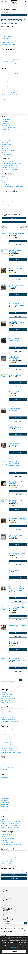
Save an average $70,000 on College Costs (12, 186)
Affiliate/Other (6, 912)
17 (9, 680)
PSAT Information (6, 102)
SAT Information (6, 119)
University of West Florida (16, 483)
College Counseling (6, 194)
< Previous (4, 680)
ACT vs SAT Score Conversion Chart (11, 169)
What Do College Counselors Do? (10, 199)
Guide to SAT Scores (7, 125)
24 (5, 682)
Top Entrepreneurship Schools (9, 40)
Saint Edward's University (15, 409)
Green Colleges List (6, 42)
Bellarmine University (17, 519)
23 (2, 682)
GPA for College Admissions (9, 61)
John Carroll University (14, 358)
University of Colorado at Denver (17, 304)
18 (12, 680)
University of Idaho (16, 234)
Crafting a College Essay (8, 84)
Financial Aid (5, 178)
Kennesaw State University (15, 501)
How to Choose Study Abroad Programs (12, 94)
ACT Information (6, 140)
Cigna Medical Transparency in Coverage (8, 919)
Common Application (7, 81)
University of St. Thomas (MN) (15, 339)
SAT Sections (5, 121)
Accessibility (5, 917)
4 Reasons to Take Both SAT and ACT (11, 165)
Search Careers (14, 221)
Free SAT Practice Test (7, 133)
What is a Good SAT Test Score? (10, 127)
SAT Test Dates (5, 123)
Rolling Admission (6, 79)
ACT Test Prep (5, 152)
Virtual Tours (5, 57)
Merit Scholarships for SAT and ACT (10, 167)
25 (8, 682)
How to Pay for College (7, 176)
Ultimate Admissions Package (9, 201)
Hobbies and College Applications (10, 90)
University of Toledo (17, 554)
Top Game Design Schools (8, 44)
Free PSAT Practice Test (8, 112)
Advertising (5, 911)
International (5, 910)
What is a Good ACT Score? (8, 150)
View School (18, 244)
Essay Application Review (8, 86)
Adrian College (15, 427)
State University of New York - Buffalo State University (16, 588)
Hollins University (16, 375)
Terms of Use (15, 947)
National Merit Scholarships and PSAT (11, 110)
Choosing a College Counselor (9, 197)
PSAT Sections (5, 104)
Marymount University (18, 625)
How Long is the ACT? (7, 144)
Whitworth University (17, 392)
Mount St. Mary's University (15, 251)
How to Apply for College (8, 71)
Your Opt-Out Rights (21, 930)
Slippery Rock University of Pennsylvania (14, 463)
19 (15, 680)
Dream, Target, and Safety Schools (10, 63)
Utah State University (17, 269)
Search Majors (14, 218)
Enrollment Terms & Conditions (9, 915)
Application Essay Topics (8, 82)
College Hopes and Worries (8, 52)
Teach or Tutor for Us (7, 908)
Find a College (13, 5)
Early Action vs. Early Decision (9, 77)
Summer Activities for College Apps (11, 92)
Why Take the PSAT (6, 106)
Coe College (14, 570)
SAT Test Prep (5, 129)
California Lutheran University (16, 286)
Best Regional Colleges (7, 36)
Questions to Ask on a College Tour (10, 59)
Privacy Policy (23, 945)
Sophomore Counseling (7, 205)
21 (20, 680)
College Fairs (5, 55)
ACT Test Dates (5, 146)
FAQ (3, 891)
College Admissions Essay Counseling (11, 88)
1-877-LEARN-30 (6, 890)
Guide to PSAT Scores (7, 108)
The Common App (6, 75)
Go (25, 923)
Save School (18, 241)
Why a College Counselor (8, 203)
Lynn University (15, 642)
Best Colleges (5, 34)
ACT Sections (5, 142)
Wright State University (14, 444)
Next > (12, 682)
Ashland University (16, 322)
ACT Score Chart (6, 148)
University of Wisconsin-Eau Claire (17, 659)
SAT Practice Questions (7, 131)
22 (23, 680)
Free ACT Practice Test (7, 154)
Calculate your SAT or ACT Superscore (11, 163)
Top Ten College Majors (7, 53)
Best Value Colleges (7, 38)
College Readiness (6, 909)
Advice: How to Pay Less (8, 184)
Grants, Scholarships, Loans (8, 180)
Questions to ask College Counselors (11, 195)
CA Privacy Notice (13, 928)
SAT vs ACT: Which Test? (8, 161)
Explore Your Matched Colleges (9, 23)
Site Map (10, 931)
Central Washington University (17, 608)
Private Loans (5, 182)
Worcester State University (15, 536)
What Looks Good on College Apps (10, 73)
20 (18, 680)
